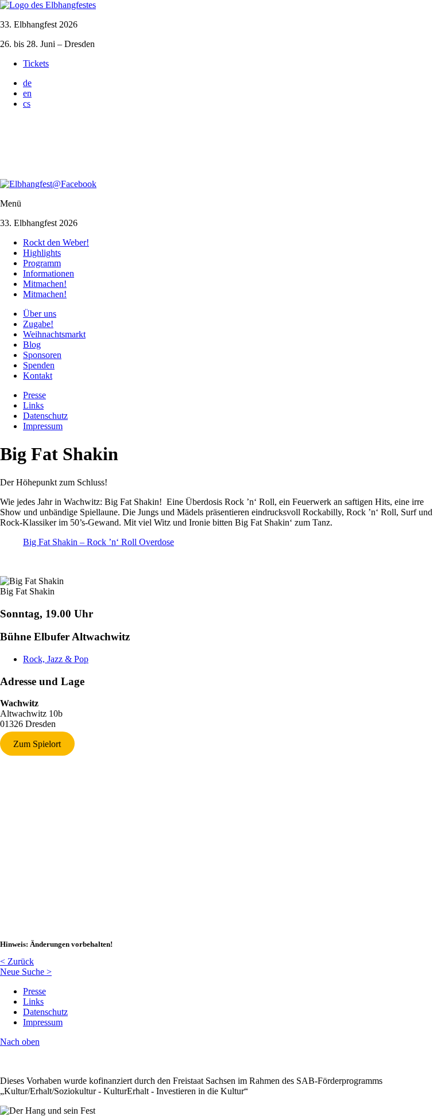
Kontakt (37, 375)
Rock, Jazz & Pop (55, 659)
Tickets (36, 63)
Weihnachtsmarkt (54, 334)
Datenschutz (45, 416)
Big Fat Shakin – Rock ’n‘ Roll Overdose (98, 542)
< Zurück (17, 961)
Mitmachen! (45, 284)
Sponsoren (42, 355)
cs (26, 103)
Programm (42, 263)
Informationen (48, 273)
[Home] (48, 5)
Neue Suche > (26, 972)
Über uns (39, 313)
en (27, 93)
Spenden (39, 365)
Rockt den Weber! (56, 242)
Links (33, 405)
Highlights (42, 253)
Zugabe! (38, 324)
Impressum (43, 426)
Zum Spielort (37, 743)
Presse (34, 395)
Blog (32, 344)
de (27, 83)
